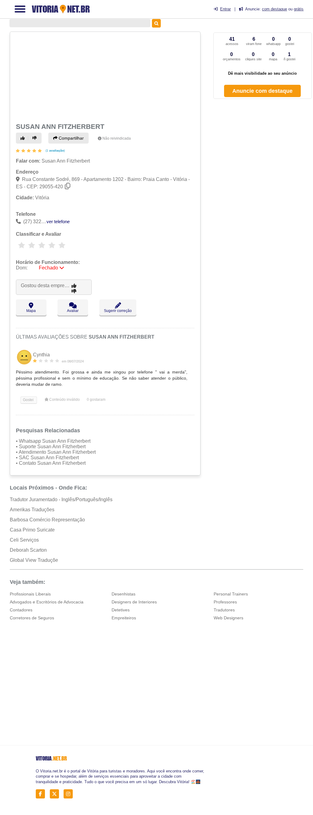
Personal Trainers (231, 594)
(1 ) (55, 150)
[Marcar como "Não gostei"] (35, 138)
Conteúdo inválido (64, 399)
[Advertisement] (104, 76)
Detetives (121, 609)
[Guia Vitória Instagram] (70, 794)
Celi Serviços (24, 540)
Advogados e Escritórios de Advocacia (46, 601)
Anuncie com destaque (262, 91)
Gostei (28, 400)
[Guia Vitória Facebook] (42, 794)
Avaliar (73, 311)
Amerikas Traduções (32, 509)
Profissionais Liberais (30, 594)
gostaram (96, 399)
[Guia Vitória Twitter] (56, 794)
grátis (299, 9)
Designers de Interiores (134, 601)
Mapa (31, 311)
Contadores (21, 609)
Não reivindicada (116, 138)
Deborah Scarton (28, 550)
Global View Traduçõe (34, 560)
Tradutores (224, 609)
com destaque (274, 9)
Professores (225, 601)
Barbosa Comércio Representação (47, 519)
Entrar (225, 9)
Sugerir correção (118, 311)
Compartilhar (70, 138)
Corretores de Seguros (32, 617)
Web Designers (228, 617)
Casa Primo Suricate (32, 529)
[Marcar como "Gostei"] (23, 138)
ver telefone (58, 221)
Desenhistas (123, 594)
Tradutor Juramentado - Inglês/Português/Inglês (61, 499)
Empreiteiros (124, 617)
